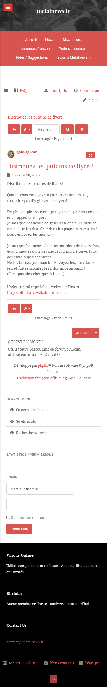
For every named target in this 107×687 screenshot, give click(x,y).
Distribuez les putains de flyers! (36, 117)
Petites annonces (72, 48)
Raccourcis (8, 90)
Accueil (31, 39)
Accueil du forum (24, 662)
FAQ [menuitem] (23, 90)
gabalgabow (27, 152)
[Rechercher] (67, 129)
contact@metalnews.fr (24, 641)
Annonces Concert (35, 48)
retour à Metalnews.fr (73, 57)
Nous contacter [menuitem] (63, 662)
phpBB (43, 365)
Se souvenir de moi (27, 517)
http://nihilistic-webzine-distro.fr (36, 292)
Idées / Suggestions (32, 57)
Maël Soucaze (80, 378)
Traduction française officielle (40, 378)
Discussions (72, 39)
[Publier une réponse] (14, 129)
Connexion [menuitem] (89, 90)
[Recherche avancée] (81, 129)
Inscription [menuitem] (60, 90)
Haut (98, 297)
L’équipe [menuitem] (92, 662)
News (49, 39)
